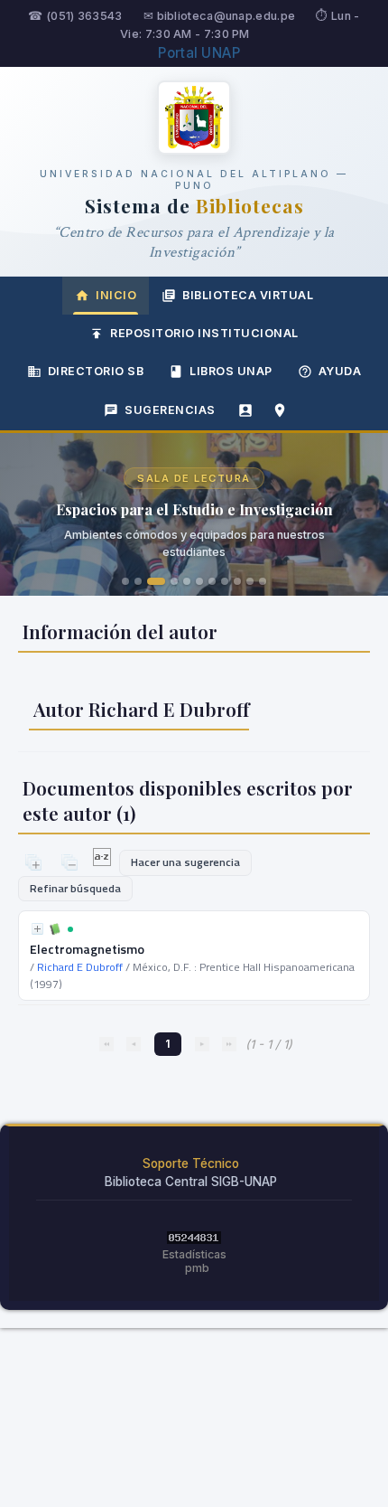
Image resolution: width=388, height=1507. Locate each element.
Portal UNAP (199, 52)
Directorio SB (96, 371)
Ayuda (340, 371)
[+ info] (37, 929)
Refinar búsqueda (75, 888)
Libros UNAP (231, 371)
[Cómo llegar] (280, 410)
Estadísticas (194, 1254)
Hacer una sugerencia (185, 862)
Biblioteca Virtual (247, 295)
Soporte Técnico (191, 1163)
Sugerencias (170, 410)
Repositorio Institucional (204, 333)
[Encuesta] (245, 410)
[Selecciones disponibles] (103, 861)
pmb (197, 1268)
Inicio (116, 295)
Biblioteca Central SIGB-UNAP (191, 1181)
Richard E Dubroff (80, 966)
